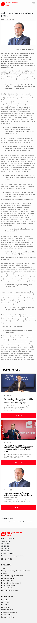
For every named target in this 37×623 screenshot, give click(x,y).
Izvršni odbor (5, 607)
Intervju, (8, 19)
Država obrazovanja (7, 578)
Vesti (12, 19)
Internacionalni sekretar (9, 612)
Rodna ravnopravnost (8, 585)
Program (4, 573)
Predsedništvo (6, 605)
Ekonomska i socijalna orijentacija (12, 576)
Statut (3, 568)
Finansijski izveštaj (7, 588)
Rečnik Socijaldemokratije (9, 590)
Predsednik (5, 600)
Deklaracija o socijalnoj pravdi (11, 583)
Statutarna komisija (7, 617)
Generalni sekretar (7, 610)
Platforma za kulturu (8, 581)
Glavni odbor (5, 602)
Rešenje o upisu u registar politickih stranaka (15, 571)
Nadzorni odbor (6, 615)
